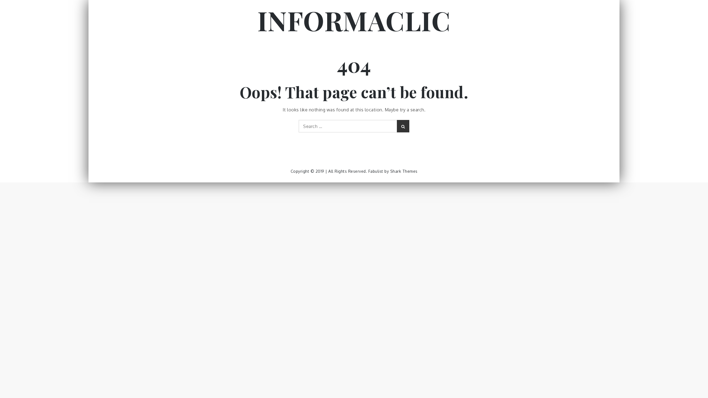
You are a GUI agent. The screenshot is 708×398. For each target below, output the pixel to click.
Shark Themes (404, 171)
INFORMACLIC (354, 20)
